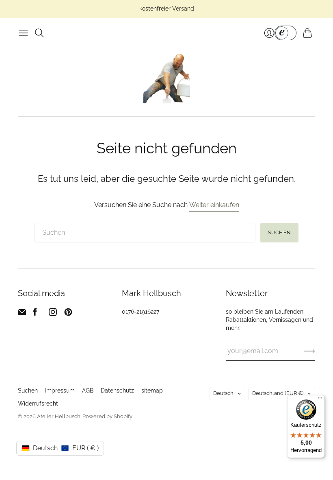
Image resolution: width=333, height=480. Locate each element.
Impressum (60, 390)
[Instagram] (53, 314)
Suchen (279, 233)
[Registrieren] (309, 351)
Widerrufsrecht (38, 403)
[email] (22, 314)
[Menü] (23, 32)
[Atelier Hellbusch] (166, 78)
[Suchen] (39, 33)
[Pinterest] (68, 314)
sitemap (152, 390)
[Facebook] (35, 314)
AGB (87, 390)
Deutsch (223, 393)
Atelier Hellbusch (58, 416)
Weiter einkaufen (214, 205)
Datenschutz (117, 390)
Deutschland (277, 393)
